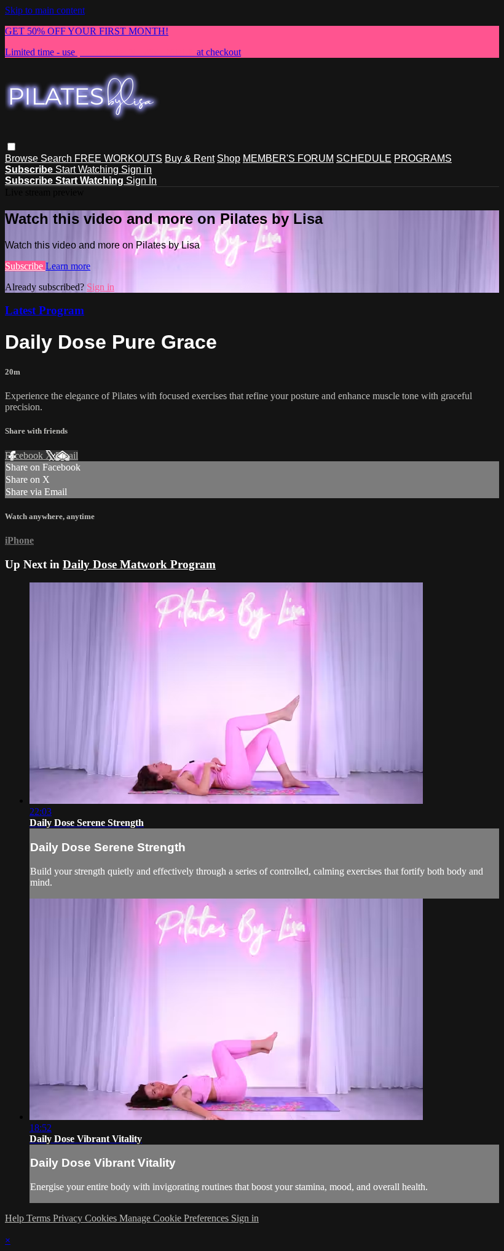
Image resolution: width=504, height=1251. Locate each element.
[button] (11, 147)
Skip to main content (45, 10)
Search (57, 158)
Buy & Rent (190, 158)
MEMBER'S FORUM (288, 158)
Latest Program (44, 310)
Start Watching (88, 169)
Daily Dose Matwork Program (139, 564)
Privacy (69, 1218)
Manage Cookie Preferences (175, 1218)
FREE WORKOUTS (118, 158)
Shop (228, 158)
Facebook (25, 455)
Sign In (141, 180)
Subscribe (25, 266)
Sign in (136, 169)
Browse (23, 158)
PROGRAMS (423, 158)
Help (15, 1218)
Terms (39, 1218)
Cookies (102, 1218)
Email (66, 455)
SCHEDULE (364, 158)
